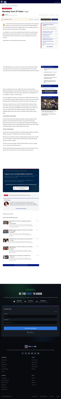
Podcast (33, 380)
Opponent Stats (34, 362)
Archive (2, 371)
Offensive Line (34, 364)
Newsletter (55, 19)
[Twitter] (23, 353)
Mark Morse (12, 232)
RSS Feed (58, 396)
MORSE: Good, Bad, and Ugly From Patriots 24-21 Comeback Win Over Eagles (49, 111)
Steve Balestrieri (13, 223)
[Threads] (35, 353)
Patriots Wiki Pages (4, 368)
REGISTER (58, 2)
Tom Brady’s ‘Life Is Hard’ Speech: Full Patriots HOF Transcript (50, 78)
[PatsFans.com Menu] (1, 1)
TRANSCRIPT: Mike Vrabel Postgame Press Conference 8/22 (20, 238)
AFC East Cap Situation (46, 36)
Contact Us (34, 384)
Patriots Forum (4, 359)
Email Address (6, 319)
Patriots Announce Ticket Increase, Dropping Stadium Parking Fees (50, 75)
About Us (33, 377)
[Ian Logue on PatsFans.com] (3, 15)
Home (3, 5)
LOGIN (55, 2)
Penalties (33, 368)
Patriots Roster (4, 364)
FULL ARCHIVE (50, 46)
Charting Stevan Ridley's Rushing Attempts (47, 42)
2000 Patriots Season (13, 5)
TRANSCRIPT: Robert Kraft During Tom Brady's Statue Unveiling (48, 39)
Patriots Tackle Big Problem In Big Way (48, 45)
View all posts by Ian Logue (21, 208)
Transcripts (3, 366)
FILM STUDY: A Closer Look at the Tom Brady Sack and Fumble (47, 32)
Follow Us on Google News (35, 19)
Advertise (51, 396)
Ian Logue (6, 14)
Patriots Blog (7, 5)
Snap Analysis (3, 377)
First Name (6, 313)
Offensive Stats (34, 359)
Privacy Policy (34, 396)
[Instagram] (26, 353)
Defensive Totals (4, 389)
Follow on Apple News (46, 19)
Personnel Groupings (5, 380)
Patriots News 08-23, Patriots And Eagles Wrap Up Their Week (48, 107)
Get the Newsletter (50, 92)
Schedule (3, 362)
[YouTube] (38, 353)
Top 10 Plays (3, 384)
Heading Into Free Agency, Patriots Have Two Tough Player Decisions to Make (50, 81)
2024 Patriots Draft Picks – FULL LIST (50, 72)
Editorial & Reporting (43, 396)
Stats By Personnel (4, 382)
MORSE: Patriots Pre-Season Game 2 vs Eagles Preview (20, 255)
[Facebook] (29, 353)
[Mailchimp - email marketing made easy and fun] (30, 333)
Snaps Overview (34, 366)
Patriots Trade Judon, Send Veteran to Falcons (47, 35)
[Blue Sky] (32, 353)
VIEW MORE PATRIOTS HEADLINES (20, 265)
